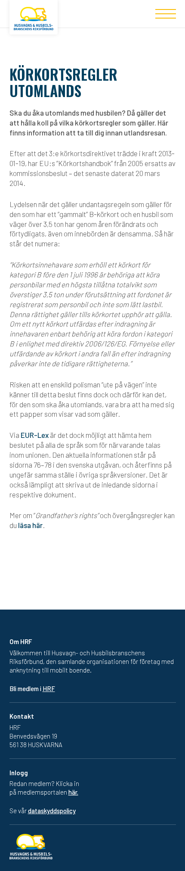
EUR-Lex (35, 435)
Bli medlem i (32, 688)
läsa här (30, 525)
